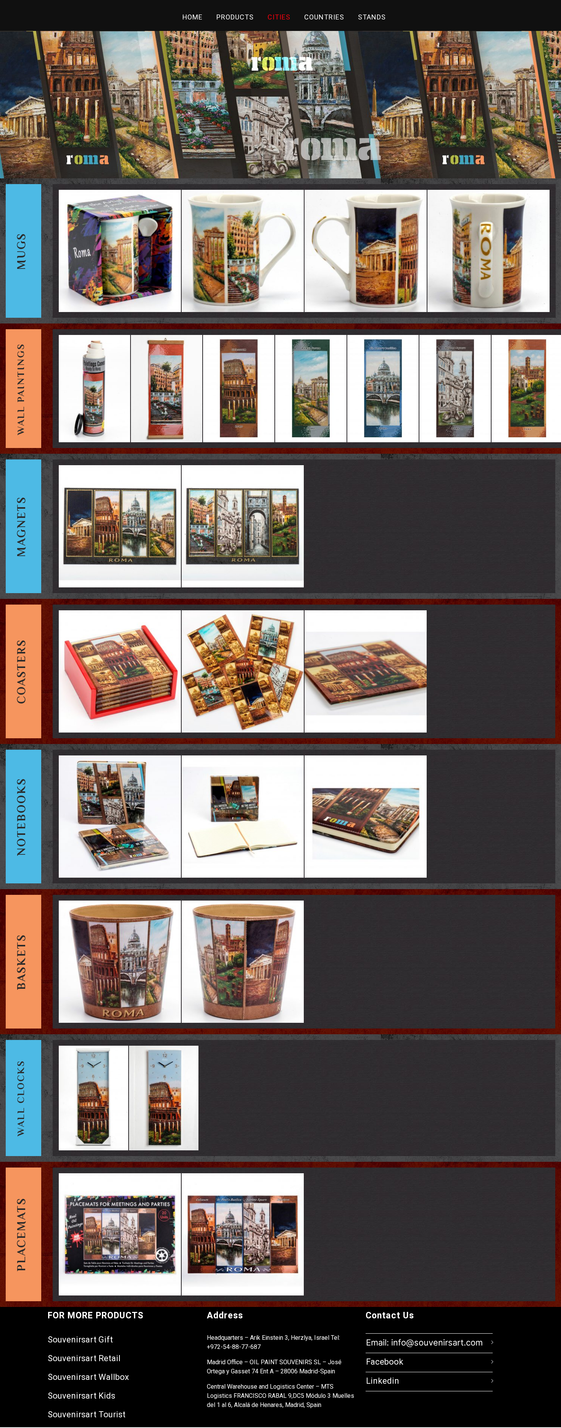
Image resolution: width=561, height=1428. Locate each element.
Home (192, 17)
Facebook (384, 1362)
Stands (372, 17)
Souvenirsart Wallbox (88, 1377)
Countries (324, 17)
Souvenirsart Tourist (87, 1414)
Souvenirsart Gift (80, 1339)
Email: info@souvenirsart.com (424, 1342)
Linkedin (382, 1381)
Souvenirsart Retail (84, 1358)
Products (235, 17)
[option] (120, 251)
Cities (279, 17)
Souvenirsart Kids (81, 1396)
